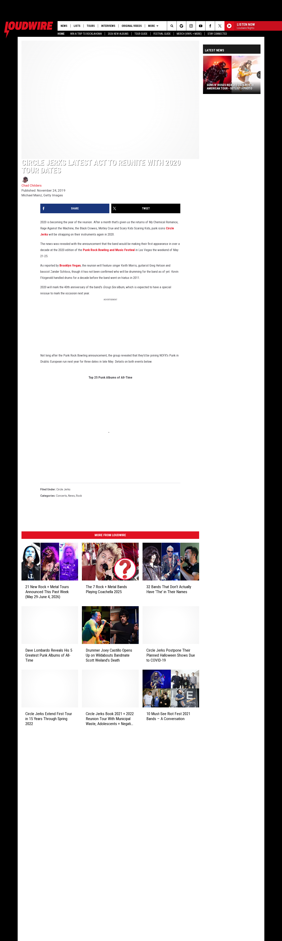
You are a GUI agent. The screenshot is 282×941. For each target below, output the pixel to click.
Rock (79, 495)
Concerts (61, 495)
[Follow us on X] (219, 26)
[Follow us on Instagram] (191, 26)
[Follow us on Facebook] (210, 26)
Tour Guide (141, 33)
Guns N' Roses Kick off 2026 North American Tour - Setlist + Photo (230, 86)
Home (61, 33)
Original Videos (132, 25)
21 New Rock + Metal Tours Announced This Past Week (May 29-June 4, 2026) (47, 592)
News (64, 25)
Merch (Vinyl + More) (189, 33)
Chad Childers (31, 185)
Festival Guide (162, 33)
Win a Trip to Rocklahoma (86, 33)
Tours (91, 25)
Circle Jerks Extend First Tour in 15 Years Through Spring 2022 (48, 718)
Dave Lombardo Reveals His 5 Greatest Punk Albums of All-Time (48, 655)
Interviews (108, 25)
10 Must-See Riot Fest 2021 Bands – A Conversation (168, 716)
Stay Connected (217, 33)
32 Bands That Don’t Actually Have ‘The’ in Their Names (168, 589)
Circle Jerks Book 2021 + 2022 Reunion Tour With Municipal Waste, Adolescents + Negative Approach (110, 718)
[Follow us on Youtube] (200, 26)
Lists (77, 25)
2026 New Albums (118, 33)
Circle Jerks (63, 489)
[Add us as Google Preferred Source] (181, 26)
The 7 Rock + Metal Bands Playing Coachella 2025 (106, 589)
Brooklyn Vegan (70, 265)
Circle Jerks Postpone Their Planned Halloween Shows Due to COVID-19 (170, 655)
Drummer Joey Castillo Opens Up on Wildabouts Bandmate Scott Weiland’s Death (109, 655)
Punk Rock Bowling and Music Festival (109, 250)
